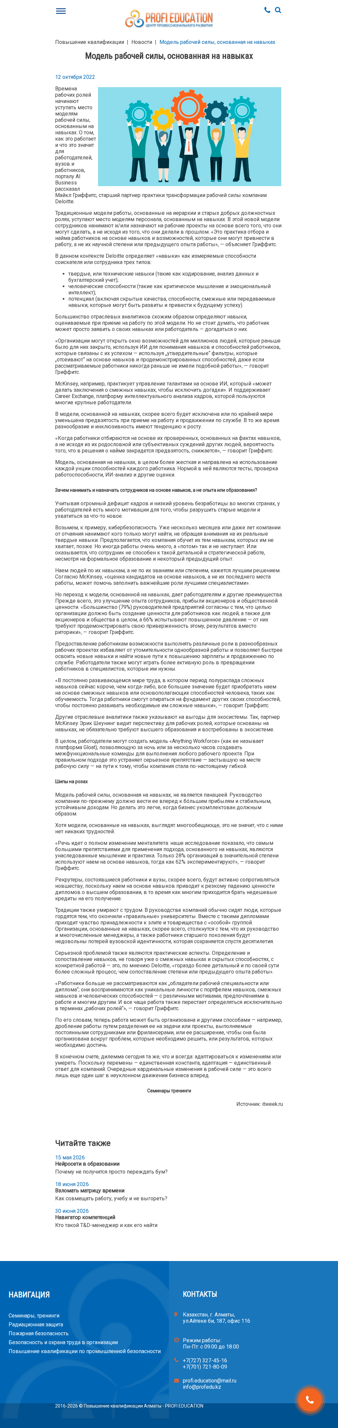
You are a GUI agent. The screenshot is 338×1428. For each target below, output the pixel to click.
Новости (141, 42)
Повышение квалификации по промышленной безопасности (85, 1351)
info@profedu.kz (202, 1387)
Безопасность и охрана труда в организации (63, 1342)
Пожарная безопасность (39, 1333)
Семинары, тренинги (34, 1315)
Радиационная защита (36, 1324)
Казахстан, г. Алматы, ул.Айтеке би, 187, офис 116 (216, 1318)
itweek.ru (272, 1104)
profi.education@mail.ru (209, 1381)
